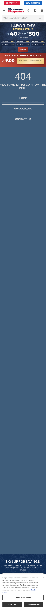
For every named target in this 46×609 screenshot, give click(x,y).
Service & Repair (33, 3)
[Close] (43, 577)
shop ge (23, 49)
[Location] (28, 10)
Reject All (12, 604)
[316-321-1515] (35, 10)
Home (23, 98)
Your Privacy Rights (23, 597)
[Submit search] (40, 18)
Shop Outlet (11, 3)
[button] (4, 10)
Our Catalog (23, 108)
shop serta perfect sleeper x (30, 61)
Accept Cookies (33, 604)
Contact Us (23, 119)
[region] (23, 591)
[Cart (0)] (42, 10)
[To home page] (16, 10)
